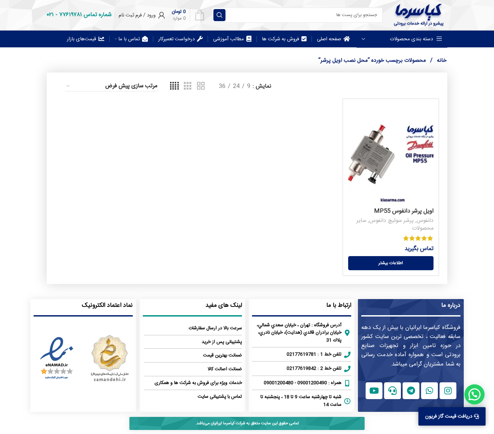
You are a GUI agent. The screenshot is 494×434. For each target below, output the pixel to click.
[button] (474, 394)
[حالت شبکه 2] (201, 86)
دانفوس (425, 220)
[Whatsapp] (429, 390)
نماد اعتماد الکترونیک (107, 305)
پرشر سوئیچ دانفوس (391, 220)
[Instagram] (448, 390)
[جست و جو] (219, 15)
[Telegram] (411, 390)
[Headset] (392, 390)
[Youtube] (374, 390)
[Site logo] (418, 15)
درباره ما (450, 305)
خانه (441, 60)
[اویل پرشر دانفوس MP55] (391, 154)
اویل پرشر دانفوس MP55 (404, 211)
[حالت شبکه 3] (188, 86)
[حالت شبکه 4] (174, 86)
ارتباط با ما (338, 305)
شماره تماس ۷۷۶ (85, 14)
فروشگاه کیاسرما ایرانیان (432, 327)
